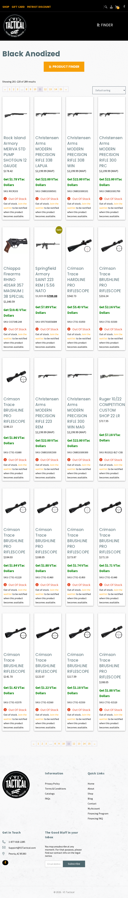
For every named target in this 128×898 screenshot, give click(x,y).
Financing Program (98, 813)
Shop (5, 7)
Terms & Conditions (55, 788)
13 (50, 89)
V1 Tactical (68, 892)
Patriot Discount (39, 7)
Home (91, 783)
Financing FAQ (95, 818)
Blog (90, 798)
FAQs (47, 798)
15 (60, 89)
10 (35, 89)
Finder (104, 24)
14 (55, 89)
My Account (94, 808)
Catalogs (50, 793)
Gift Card (18, 7)
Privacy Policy (52, 783)
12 (45, 89)
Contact (92, 803)
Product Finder (66, 66)
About (91, 788)
